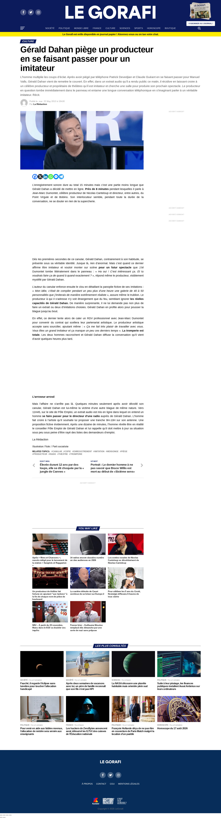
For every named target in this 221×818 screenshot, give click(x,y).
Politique (64, 28)
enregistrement (83, 452)
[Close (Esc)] (1, 815)
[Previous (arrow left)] (1, 817)
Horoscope (154, 28)
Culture (110, 28)
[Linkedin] (45, 176)
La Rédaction (40, 104)
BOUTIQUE (170, 28)
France (97, 28)
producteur (40, 454)
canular (57, 452)
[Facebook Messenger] (56, 176)
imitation (99, 452)
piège (124, 452)
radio (53, 454)
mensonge (112, 452)
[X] (40, 176)
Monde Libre (81, 28)
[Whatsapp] (50, 176)
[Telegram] (61, 176)
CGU (112, 784)
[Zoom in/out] (10, 815)
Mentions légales (128, 784)
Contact (101, 784)
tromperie (76, 454)
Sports (138, 28)
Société (49, 28)
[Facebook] (35, 176)
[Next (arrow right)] (4, 817)
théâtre (63, 454)
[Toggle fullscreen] (7, 815)
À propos (87, 784)
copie (68, 452)
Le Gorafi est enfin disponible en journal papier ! (111, 34)
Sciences (125, 28)
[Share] (4, 815)
